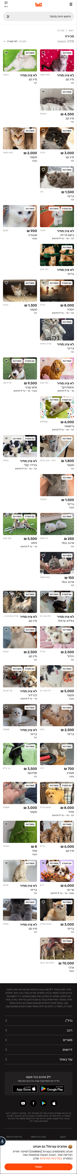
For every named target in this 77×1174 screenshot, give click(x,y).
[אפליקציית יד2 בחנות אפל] (54, 1103)
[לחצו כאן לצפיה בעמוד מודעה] (57, 67)
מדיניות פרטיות (14, 1136)
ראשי (71, 30)
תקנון (63, 1136)
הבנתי (38, 1166)
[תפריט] (71, 4)
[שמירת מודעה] (43, 52)
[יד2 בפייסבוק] (33, 1103)
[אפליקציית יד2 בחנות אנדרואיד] (43, 1103)
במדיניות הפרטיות (51, 1158)
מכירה (60, 30)
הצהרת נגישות (38, 1136)
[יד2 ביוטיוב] (23, 1103)
